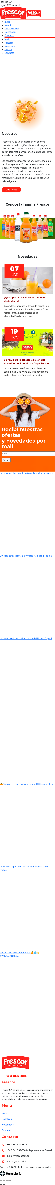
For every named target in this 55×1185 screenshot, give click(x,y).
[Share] (4, 1180)
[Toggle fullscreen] (7, 1180)
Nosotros (7, 1119)
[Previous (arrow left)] (1, 1184)
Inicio (4, 1113)
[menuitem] (7, 21)
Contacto (6, 1130)
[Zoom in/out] (9, 1180)
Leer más (11, 189)
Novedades (8, 1124)
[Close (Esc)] (1, 1180)
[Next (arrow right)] (4, 1184)
